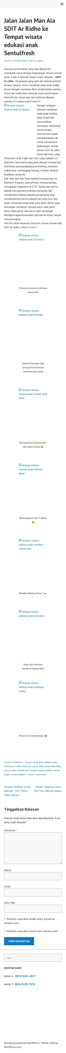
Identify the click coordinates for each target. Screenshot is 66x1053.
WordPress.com (12, 1047)
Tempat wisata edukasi (41, 770)
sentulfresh (23, 770)
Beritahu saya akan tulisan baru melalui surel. (32, 931)
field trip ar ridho (12, 766)
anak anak (38, 762)
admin (40, 60)
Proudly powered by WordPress (21, 1043)
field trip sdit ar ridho (33, 766)
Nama (7, 870)
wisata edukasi (18, 774)
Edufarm (18, 762)
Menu (61, 4)
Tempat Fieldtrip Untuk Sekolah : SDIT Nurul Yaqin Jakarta (17, 791)
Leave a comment (37, 774)
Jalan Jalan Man (53, 766)
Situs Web (9, 902)
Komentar (10, 830)
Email (7, 886)
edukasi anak (50, 762)
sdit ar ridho (10, 770)
